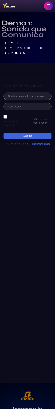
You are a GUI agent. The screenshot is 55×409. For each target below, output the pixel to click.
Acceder (27, 136)
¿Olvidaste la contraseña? (40, 121)
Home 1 (11, 43)
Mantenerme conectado (11, 123)
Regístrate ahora (41, 143)
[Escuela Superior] (8, 6)
